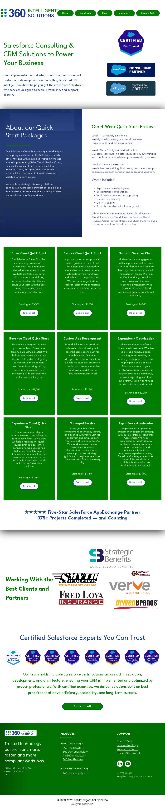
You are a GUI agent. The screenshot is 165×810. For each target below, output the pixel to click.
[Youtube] (128, 764)
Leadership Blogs (127, 745)
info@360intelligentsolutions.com (134, 776)
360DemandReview (75, 752)
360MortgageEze (74, 773)
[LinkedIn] (120, 764)
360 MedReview (73, 759)
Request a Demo (127, 749)
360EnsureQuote (73, 748)
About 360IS (124, 741)
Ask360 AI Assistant (74, 755)
